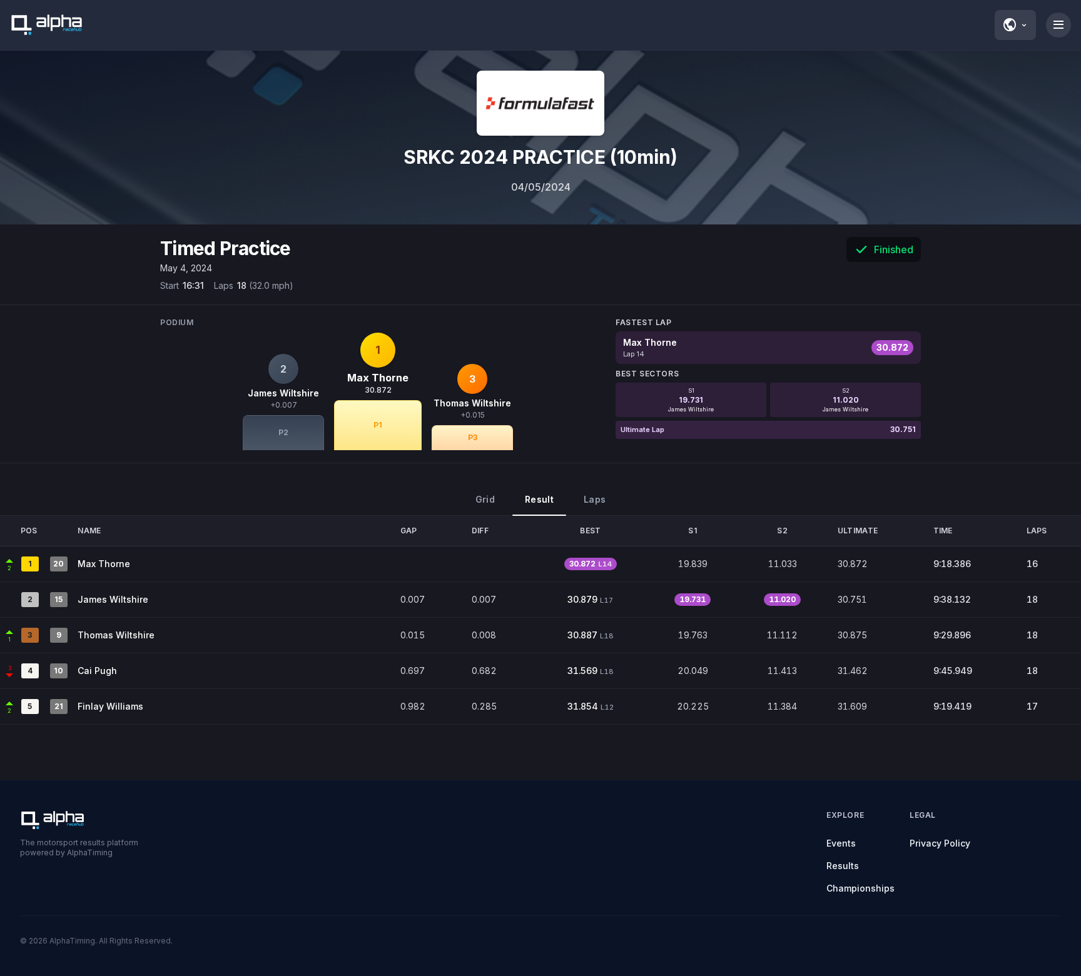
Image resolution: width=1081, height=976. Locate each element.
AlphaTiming (72, 940)
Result (539, 499)
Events (841, 843)
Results (842, 865)
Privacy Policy (940, 843)
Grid (485, 499)
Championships (860, 888)
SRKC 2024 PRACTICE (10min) (540, 157)
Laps (595, 499)
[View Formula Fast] (540, 103)
